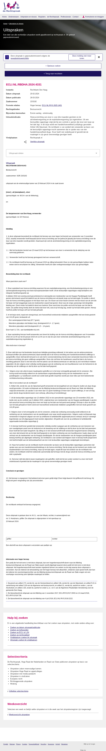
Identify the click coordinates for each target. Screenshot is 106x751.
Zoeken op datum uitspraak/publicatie (25, 627)
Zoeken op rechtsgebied (19, 635)
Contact (75, 17)
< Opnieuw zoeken (53, 66)
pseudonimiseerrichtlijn (20, 58)
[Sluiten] (99, 57)
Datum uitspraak (13, 94)
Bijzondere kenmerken (15, 113)
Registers (42, 17)
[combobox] (53, 153)
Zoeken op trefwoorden (19, 630)
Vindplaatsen (11, 138)
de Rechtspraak (53, 17)
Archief (57, 744)
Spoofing (43, 744)
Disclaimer (64, 744)
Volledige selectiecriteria (18, 691)
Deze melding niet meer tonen (81, 57)
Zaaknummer (11, 101)
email (101, 744)
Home (4, 17)
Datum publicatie (13, 98)
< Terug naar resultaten (53, 74)
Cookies (24, 744)
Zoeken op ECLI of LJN (19, 632)
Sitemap (12, 744)
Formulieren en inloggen (94, 17)
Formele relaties (13, 105)
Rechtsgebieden (13, 109)
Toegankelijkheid (34, 744)
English (5, 744)
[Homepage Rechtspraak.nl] (10, 6)
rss (97, 744)
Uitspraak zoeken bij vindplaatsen (23, 640)
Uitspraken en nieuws (28, 17)
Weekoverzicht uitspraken (19, 715)
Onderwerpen (13, 17)
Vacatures (51, 744)
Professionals (66, 17)
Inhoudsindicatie (13, 117)
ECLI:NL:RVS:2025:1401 (52, 105)
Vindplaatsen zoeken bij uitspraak (23, 637)
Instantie (9, 90)
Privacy (18, 744)
